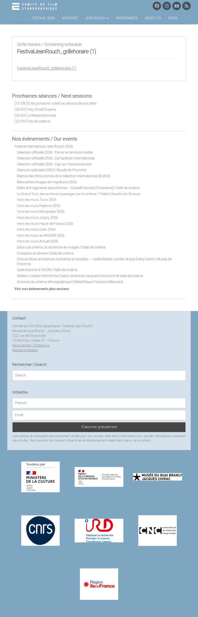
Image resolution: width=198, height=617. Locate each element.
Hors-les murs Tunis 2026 (37, 200)
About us (153, 18)
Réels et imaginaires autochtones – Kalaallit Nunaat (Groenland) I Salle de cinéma (78, 188)
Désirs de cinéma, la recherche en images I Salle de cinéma (61, 247)
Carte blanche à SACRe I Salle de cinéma (47, 270)
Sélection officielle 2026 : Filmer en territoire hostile (55, 152)
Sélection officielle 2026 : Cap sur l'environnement (54, 164)
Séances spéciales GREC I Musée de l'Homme (51, 170)
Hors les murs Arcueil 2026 (37, 241)
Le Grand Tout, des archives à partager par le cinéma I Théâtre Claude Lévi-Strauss (79, 194)
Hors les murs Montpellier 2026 (40, 211)
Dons (172, 18)
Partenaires (127, 18)
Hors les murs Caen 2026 (36, 229)
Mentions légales (25, 350)
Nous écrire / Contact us (31, 345)
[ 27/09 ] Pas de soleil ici (32, 121)
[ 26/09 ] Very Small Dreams (35, 109)
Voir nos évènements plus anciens (41, 289)
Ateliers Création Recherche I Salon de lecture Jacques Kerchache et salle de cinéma (80, 276)
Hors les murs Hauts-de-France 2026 (45, 224)
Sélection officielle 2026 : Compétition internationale (56, 158)
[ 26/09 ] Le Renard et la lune (35, 115)
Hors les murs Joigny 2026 (37, 218)
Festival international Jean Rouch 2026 (43, 146)
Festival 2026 (43, 18)
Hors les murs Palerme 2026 (38, 206)
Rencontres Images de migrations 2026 (47, 182)
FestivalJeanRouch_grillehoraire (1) (46, 68)
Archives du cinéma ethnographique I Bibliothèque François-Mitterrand (70, 282)
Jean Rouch (95, 18)
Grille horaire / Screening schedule (49, 44)
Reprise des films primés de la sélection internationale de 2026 (63, 176)
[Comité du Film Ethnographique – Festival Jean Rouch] (35, 6)
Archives (70, 18)
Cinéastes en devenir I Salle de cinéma (45, 253)
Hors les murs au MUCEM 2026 (40, 235)
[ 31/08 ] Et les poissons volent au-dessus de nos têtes (55, 103)
